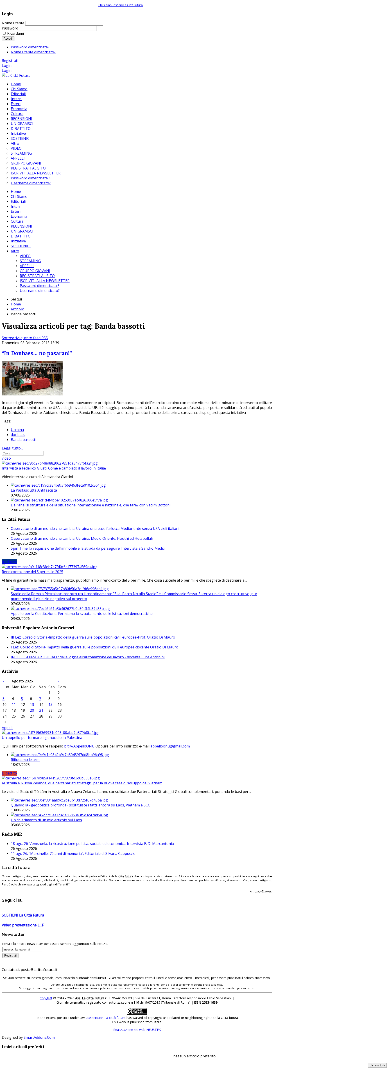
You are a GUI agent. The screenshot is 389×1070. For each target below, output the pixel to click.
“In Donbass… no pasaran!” (37, 353)
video (6, 458)
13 (32, 704)
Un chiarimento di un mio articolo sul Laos (46, 819)
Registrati (10, 60)
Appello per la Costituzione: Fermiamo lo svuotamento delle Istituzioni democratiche (82, 613)
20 (32, 710)
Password (10, 28)
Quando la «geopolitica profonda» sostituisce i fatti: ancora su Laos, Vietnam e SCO (81, 805)
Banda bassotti (23, 439)
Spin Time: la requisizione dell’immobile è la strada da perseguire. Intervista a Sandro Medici (88, 548)
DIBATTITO (21, 236)
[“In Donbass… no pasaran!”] (32, 394)
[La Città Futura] (16, 75)
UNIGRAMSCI (22, 231)
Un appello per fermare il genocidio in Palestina (42, 737)
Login (6, 65)
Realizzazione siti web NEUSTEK (137, 1029)
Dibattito (9, 773)
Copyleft (46, 998)
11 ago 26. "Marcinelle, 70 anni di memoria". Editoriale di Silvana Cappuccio (73, 853)
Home (16, 191)
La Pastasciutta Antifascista (34, 490)
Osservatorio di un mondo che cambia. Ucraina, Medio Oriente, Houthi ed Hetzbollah (82, 538)
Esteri (15, 211)
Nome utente (13, 22)
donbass (18, 434)
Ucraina (17, 429)
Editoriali (18, 201)
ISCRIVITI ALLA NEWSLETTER (45, 280)
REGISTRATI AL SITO (37, 275)
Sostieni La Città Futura (127, 5)
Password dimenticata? (30, 47)
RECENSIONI (21, 226)
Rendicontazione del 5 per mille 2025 (32, 571)
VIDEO (25, 255)
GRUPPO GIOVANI (35, 270)
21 (41, 710)
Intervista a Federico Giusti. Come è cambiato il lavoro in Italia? (54, 468)
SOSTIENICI (21, 246)
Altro (15, 250)
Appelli (7, 727)
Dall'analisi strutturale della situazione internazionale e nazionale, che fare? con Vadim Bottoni (90, 505)
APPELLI (27, 265)
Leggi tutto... (12, 448)
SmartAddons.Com (39, 1037)
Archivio (17, 309)
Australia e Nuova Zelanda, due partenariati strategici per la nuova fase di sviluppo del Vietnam (82, 783)
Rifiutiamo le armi (25, 759)
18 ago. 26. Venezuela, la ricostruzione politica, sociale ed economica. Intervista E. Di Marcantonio (92, 843)
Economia (19, 216)
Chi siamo (105, 5)
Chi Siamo (19, 196)
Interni (16, 206)
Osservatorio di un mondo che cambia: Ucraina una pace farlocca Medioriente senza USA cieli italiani (95, 528)
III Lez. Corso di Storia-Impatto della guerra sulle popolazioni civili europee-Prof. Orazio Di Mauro (93, 637)
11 (14, 704)
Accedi (8, 38)
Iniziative (18, 241)
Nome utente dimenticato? (33, 52)
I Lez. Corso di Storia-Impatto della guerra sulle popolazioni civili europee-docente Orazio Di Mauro (94, 647)
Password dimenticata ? (39, 285)
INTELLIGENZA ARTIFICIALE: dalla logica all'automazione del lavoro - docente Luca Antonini (88, 657)
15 (50, 704)
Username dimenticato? (40, 290)
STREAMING (30, 260)
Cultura (17, 221)
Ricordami (15, 33)
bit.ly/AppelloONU (79, 746)
